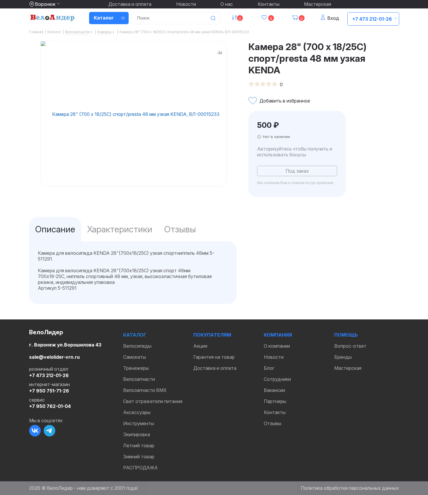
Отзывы (272, 423)
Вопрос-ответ (350, 346)
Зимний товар (138, 456)
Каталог (134, 335)
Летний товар (138, 445)
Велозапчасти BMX (145, 390)
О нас (226, 4)
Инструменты (138, 423)
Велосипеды (137, 346)
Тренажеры (136, 368)
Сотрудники (277, 379)
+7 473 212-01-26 (372, 19)
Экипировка (136, 434)
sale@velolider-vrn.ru (54, 357)
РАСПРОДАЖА (140, 468)
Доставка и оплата (129, 4)
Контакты (269, 4)
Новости (186, 4)
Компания (278, 335)
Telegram (49, 430)
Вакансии (274, 390)
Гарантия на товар (214, 357)
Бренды (343, 357)
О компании (277, 346)
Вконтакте (35, 430)
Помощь (346, 335)
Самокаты (134, 357)
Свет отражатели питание (153, 401)
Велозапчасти (139, 379)
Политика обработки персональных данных (350, 488)
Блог (269, 368)
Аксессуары (137, 412)
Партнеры (275, 401)
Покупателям (212, 335)
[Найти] (213, 18)
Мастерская (317, 4)
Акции (200, 346)
